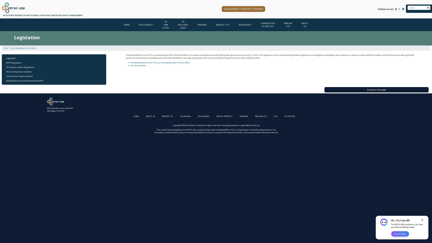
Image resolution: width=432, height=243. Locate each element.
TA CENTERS (289, 116)
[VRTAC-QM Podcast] (403, 9)
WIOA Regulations (14, 63)
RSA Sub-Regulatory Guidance (19, 72)
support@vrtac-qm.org (249, 125)
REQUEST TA (222, 24)
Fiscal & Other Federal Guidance (19, 76)
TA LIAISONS (185, 116)
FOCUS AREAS (145, 24)
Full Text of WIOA (138, 65)
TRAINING (202, 24)
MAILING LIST (288, 25)
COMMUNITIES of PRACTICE (268, 25)
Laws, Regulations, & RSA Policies (23, 48)
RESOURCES (244, 24)
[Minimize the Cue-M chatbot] (422, 220)
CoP (275, 116)
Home (127, 24)
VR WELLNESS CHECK (183, 24)
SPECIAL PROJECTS (224, 116)
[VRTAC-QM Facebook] (396, 9)
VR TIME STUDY (165, 24)
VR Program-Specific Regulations (20, 67)
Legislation (11, 58)
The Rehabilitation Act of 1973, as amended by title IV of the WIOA (160, 62)
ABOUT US (304, 25)
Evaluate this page (376, 89)
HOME (136, 116)
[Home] (13, 8)
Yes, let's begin (400, 234)
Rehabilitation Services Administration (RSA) (24, 81)
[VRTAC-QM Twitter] (399, 9)
